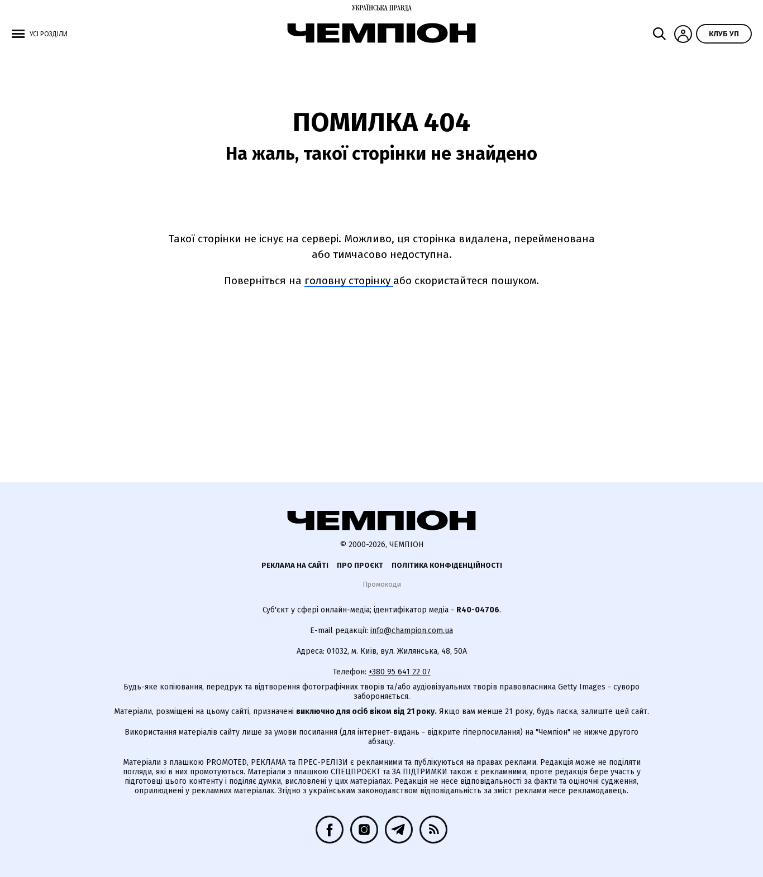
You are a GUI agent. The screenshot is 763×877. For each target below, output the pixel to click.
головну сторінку (348, 280)
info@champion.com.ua (411, 630)
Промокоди (382, 584)
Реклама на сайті (294, 565)
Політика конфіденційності (447, 565)
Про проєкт (360, 565)
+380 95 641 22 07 (400, 672)
